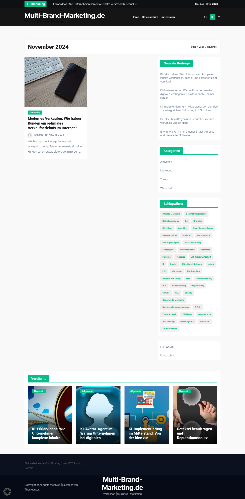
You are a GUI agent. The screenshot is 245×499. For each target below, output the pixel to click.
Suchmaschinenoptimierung (175, 307)
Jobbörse (180, 257)
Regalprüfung (198, 285)
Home (135, 17)
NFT (188, 278)
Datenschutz (150, 17)
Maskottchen (193, 271)
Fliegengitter (168, 249)
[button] (219, 17)
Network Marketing (171, 278)
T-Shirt (198, 307)
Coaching (182, 228)
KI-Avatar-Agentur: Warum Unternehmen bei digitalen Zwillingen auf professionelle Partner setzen (187, 94)
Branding (198, 221)
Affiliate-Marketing (171, 214)
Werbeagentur (187, 321)
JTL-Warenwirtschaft (201, 257)
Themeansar (31, 489)
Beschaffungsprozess (196, 214)
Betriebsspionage (170, 221)
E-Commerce (203, 235)
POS (164, 285)
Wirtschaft (166, 188)
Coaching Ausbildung (203, 228)
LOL (164, 271)
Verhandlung (168, 321)
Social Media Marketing (173, 300)
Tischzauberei (169, 314)
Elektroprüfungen (170, 242)
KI (163, 264)
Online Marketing (204, 278)
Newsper (67, 484)
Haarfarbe (205, 249)
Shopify (188, 292)
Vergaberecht (204, 314)
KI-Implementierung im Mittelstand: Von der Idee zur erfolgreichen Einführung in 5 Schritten (145, 440)
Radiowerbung (179, 285)
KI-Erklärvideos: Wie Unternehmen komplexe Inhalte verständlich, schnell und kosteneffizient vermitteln (188, 77)
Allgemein (166, 161)
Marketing (35, 112)
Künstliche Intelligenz (192, 264)
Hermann (38, 134)
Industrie (166, 257)
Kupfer (173, 264)
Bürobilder (167, 228)
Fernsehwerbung (193, 242)
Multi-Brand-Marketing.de (64, 15)
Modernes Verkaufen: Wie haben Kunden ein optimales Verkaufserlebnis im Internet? (54, 123)
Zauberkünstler (169, 328)
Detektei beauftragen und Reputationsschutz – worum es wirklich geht (194, 438)
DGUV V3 (186, 235)
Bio (186, 221)
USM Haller (187, 314)
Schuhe (166, 292)
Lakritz (211, 264)
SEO (177, 292)
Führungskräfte (187, 249)
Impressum (168, 17)
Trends (164, 179)
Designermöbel (169, 235)
